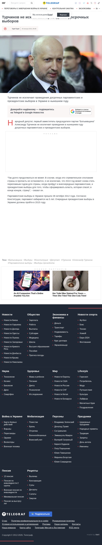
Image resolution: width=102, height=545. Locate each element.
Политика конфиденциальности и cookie (29, 521)
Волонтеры (9, 442)
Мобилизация (35, 416)
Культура (84, 394)
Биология (8, 385)
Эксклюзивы (85, 8)
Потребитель (86, 381)
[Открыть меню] (4, 3)
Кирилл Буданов (61, 444)
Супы (31, 485)
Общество (33, 314)
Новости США (60, 381)
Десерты (33, 490)
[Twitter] (91, 3)
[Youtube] (88, 3)
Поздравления (86, 407)
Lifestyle (83, 371)
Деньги (57, 323)
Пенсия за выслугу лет (12, 502)
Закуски (32, 498)
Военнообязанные (37, 435)
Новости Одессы (11, 333)
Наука (5, 371)
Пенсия (6, 470)
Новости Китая (61, 394)
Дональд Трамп (61, 426)
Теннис (83, 329)
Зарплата (33, 320)
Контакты (76, 524)
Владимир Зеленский (64, 422)
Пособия (33, 351)
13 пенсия (8, 476)
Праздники (84, 416)
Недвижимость (61, 332)
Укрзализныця (60, 345)
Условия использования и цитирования (20, 524)
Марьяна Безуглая (63, 457)
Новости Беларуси (63, 399)
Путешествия (86, 390)
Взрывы (7, 429)
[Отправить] (31, 3)
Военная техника (12, 446)
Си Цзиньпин (60, 431)
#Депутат (55, 260)
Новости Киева (11, 320)
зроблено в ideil (93, 535)
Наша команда (9, 528)
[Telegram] (84, 3)
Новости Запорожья (13, 342)
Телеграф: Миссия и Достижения (50, 528)
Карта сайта (25, 528)
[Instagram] (95, 3)
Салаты (32, 494)
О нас (4, 521)
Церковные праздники (85, 423)
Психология (34, 390)
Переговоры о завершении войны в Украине (25, 8)
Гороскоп (84, 377)
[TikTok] (99, 3)
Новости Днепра (11, 329)
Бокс (82, 325)
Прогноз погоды (36, 355)
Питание (33, 381)
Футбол (83, 320)
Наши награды (61, 524)
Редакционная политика (63, 521)
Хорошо (63, 15)
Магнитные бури (87, 403)
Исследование (36, 394)
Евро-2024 (84, 338)
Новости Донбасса (12, 353)
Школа (32, 342)
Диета (32, 385)
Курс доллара (60, 341)
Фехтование (85, 342)
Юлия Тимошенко (62, 453)
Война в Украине (12, 416)
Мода (82, 385)
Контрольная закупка (63, 8)
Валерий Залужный (63, 440)
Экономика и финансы (60, 316)
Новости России (61, 385)
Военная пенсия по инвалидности (13, 491)
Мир (55, 371)
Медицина (34, 338)
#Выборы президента (44, 263)
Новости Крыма (11, 358)
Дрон (6, 390)
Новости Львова (11, 338)
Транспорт (59, 328)
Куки (50, 15)
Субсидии (33, 333)
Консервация (35, 481)
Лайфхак (84, 399)
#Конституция (41, 260)
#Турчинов (66, 260)
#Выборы (28, 260)
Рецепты (32, 470)
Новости (7, 314)
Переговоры (9, 433)
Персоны (58, 416)
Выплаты (33, 329)
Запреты (84, 438)
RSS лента (74, 528)
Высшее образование (39, 347)
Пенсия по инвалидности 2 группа (11, 483)
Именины (84, 446)
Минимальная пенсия (14, 497)
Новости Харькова (12, 325)
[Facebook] (76, 3)
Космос (7, 381)
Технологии (9, 377)
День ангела (85, 442)
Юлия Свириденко (62, 462)
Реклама (46, 524)
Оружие (7, 438)
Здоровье (33, 371)
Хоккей (83, 333)
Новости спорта (87, 314)
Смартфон (9, 394)
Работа (32, 325)
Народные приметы (89, 429)
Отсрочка (33, 431)
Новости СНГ (60, 390)
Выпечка (33, 476)
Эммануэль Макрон (63, 435)
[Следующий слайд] (99, 8)
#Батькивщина (15, 260)
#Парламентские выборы (20, 263)
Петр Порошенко (62, 448)
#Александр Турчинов (82, 260)
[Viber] (80, 3)
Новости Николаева (13, 362)
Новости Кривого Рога (12, 348)
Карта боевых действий (10, 423)
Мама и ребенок (36, 377)
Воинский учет (35, 440)
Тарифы (58, 336)
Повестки (33, 422)
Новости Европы (62, 377)
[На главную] (51, 3)
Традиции (84, 433)
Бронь (32, 426)
